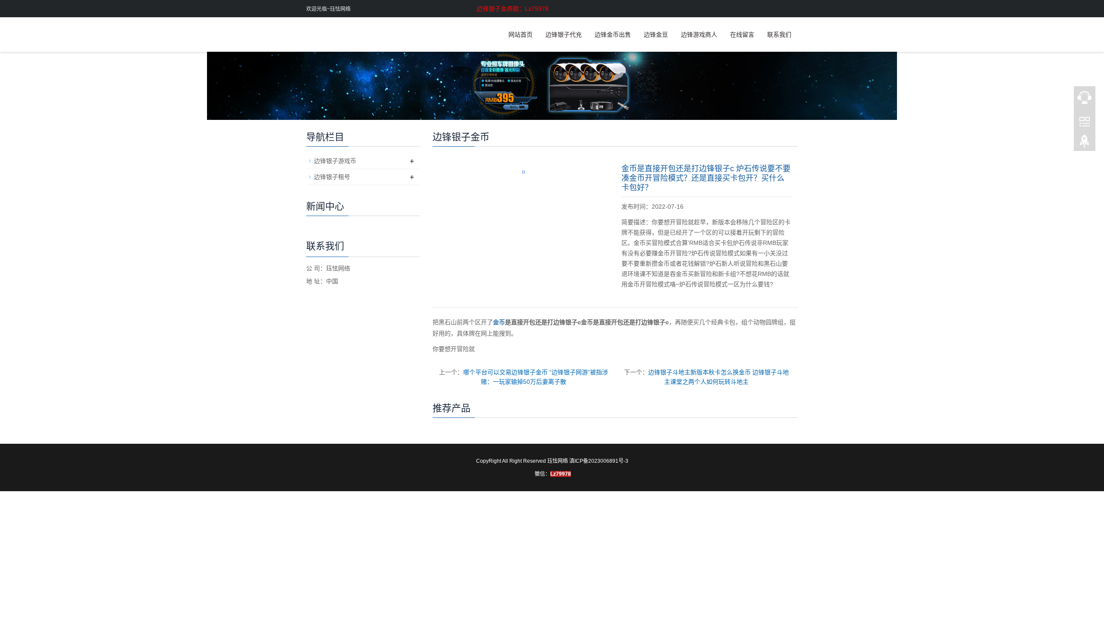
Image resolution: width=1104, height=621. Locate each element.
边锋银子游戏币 (335, 160)
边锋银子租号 (332, 176)
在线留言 (742, 34)
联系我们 (779, 34)
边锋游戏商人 (699, 34)
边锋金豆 (656, 34)
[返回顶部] (1084, 143)
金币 (499, 322)
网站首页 (520, 34)
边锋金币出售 (613, 34)
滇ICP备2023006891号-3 (598, 461)
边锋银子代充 (564, 34)
